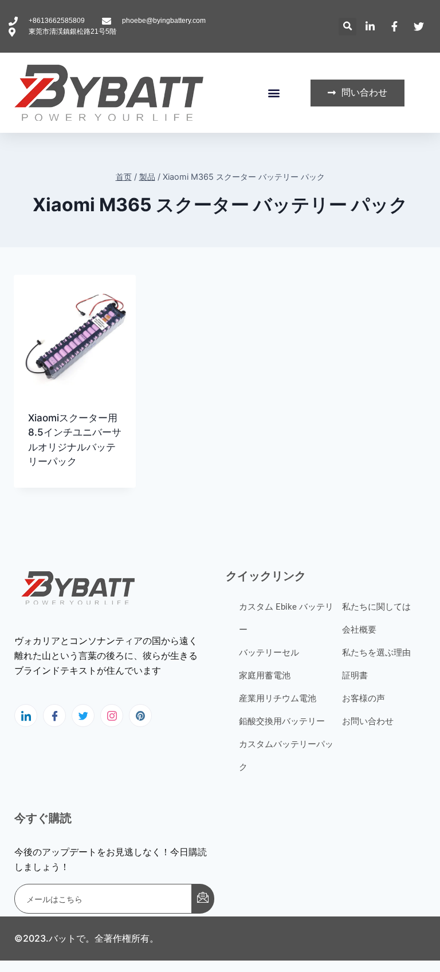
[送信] (202, 899)
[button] (347, 26)
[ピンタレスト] (140, 715)
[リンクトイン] (25, 715)
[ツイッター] (83, 715)
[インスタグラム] (111, 715)
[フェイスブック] (54, 715)
